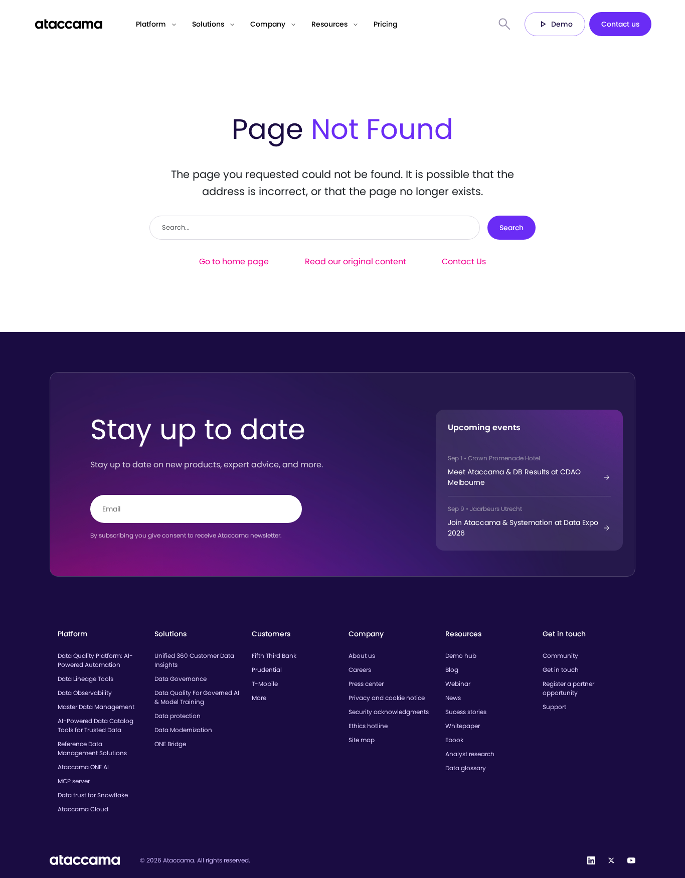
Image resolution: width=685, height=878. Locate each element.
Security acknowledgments (389, 712)
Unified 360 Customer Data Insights (194, 660)
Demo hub (460, 655)
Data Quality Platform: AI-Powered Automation (95, 660)
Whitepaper (462, 726)
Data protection (177, 716)
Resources (329, 24)
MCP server (74, 781)
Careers (360, 669)
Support (554, 707)
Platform (151, 24)
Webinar (457, 683)
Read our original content (355, 261)
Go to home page (234, 261)
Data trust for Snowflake (93, 795)
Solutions (208, 24)
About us (362, 655)
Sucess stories (465, 712)
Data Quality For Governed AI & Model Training (196, 697)
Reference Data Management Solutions (92, 748)
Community (560, 655)
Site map (362, 740)
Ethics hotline (368, 726)
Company (267, 24)
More (259, 697)
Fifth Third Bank (274, 655)
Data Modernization (183, 730)
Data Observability (85, 692)
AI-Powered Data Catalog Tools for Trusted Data (95, 725)
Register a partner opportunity (568, 688)
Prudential (267, 669)
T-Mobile (265, 683)
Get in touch (561, 669)
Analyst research (469, 754)
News (453, 697)
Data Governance (180, 678)
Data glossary (465, 768)
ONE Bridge (170, 744)
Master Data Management (96, 707)
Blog (451, 669)
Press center (366, 683)
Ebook (454, 740)
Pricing (385, 24)
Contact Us (464, 261)
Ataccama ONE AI (83, 767)
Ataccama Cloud (83, 809)
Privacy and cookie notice (387, 697)
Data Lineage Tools (85, 678)
